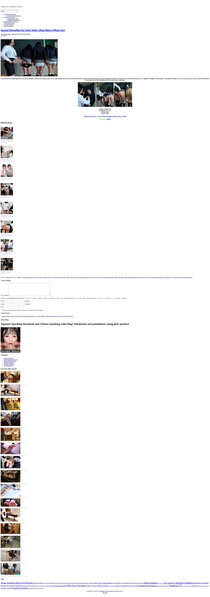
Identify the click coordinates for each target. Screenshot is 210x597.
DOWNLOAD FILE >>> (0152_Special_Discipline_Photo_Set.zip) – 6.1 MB (105, 116)
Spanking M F (195, 586)
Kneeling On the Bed (201, 583)
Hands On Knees (98, 277)
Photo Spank (147, 277)
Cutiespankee (81, 277)
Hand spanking (90, 277)
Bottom (40, 277)
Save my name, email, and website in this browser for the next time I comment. (23, 310)
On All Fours (61, 586)
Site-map (105, 592)
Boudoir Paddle (47, 277)
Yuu (43, 588)
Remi (158, 586)
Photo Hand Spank (112, 586)
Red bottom (161, 277)
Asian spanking (28, 277)
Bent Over (35, 277)
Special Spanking (8, 26)
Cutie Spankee (74, 277)
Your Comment (5, 295)
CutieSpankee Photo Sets (13, 20)
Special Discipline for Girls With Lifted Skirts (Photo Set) (33, 30)
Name (2, 301)
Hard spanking (160, 583)
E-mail (2, 304)
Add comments (26, 34)
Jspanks (8, 277)
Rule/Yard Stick (164, 586)
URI (2, 307)
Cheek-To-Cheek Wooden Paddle (60, 277)
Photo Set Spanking (138, 277)
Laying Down (34, 586)
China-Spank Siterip (9, 23)
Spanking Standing (187, 277)
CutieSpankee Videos (12, 18)
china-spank (75, 583)
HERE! (109, 119)
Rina (160, 586)
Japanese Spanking (6, 34)
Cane (44, 583)
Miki (55, 586)
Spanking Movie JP (204, 586)
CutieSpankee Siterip (9, 17)
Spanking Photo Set (16, 34)
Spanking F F (168, 277)
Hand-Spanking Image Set (14, 16)
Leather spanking (49, 586)
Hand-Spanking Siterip (10, 14)
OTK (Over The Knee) (76, 585)
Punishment (155, 277)
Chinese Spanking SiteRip (95, 583)
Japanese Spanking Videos (12, 6)
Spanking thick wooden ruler (35, 588)
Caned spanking (50, 583)
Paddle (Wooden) (118, 277)
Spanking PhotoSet (9, 24)
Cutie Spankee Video (127, 583)
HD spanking (169, 583)
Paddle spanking (128, 277)
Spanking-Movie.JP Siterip (11, 21)
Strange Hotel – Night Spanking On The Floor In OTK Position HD (55, 316)
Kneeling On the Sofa (23, 586)
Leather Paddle (41, 586)
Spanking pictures (177, 277)
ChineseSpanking (83, 583)
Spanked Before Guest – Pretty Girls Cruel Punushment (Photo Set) (19, 316)
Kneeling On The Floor (8, 586)
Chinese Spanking (8, 358)
